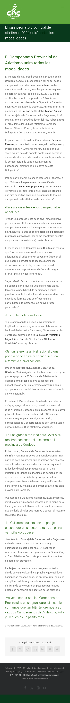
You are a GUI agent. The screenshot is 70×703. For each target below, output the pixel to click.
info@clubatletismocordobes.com (43, 675)
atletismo (45, 85)
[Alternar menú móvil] (63, 6)
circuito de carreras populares (25, 186)
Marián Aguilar (53, 111)
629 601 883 (21, 675)
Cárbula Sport (27, 339)
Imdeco (26, 111)
